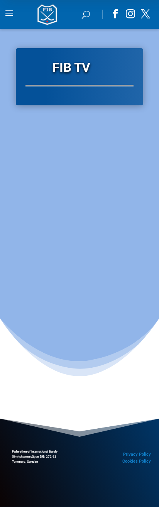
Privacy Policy (137, 454)
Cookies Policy (136, 461)
